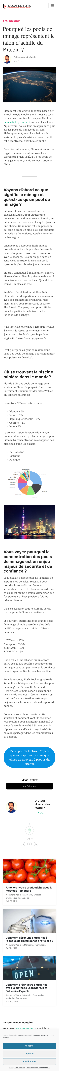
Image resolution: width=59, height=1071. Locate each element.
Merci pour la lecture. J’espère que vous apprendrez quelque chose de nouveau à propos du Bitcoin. (29, 757)
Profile (41, 813)
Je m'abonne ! (29, 786)
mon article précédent (17, 122)
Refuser (29, 1053)
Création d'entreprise (34, 995)
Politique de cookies (17, 1067)
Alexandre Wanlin (14, 895)
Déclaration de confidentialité (38, 1067)
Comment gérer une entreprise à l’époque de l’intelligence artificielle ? (29, 939)
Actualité (28, 895)
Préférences (29, 1061)
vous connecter (24, 1028)
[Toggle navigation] (52, 5)
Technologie (11, 21)
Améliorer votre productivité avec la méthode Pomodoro (29, 889)
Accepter (29, 1045)
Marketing (28, 945)
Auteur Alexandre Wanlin (25, 57)
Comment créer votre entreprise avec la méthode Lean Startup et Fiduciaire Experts (26, 987)
